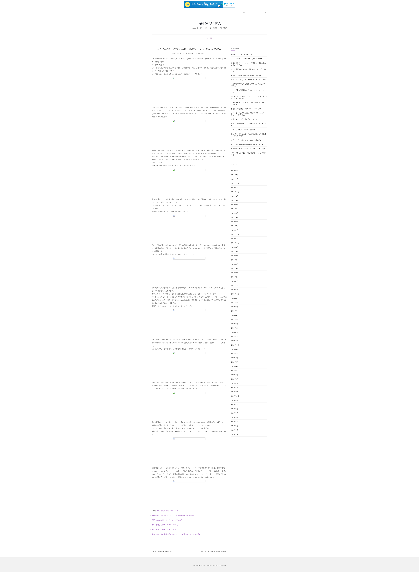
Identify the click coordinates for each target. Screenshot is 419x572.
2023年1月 (234, 332)
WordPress (222, 565)
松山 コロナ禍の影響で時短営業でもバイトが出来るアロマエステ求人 (176, 534)
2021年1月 (234, 434)
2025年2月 (234, 226)
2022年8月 (234, 354)
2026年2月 (234, 175)
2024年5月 (234, 264)
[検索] (265, 12)
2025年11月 (235, 188)
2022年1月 (234, 383)
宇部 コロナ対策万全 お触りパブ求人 (214, 551)
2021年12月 (235, 388)
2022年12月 (235, 336)
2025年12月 (235, 183)
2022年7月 (234, 358)
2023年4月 (234, 319)
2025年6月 (234, 209)
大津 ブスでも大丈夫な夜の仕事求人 (244, 119)
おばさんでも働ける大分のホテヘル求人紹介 (246, 75)
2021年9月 (234, 400)
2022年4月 (234, 371)
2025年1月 (234, 230)
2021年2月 (234, 430)
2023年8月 (234, 302)
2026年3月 (234, 171)
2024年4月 (234, 268)
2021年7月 (234, 409)
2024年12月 (235, 234)
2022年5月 (234, 366)
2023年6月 (234, 311)
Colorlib (208, 565)
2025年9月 (234, 196)
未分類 (209, 38)
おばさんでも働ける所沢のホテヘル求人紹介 (246, 109)
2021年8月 (234, 405)
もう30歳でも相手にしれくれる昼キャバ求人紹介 (248, 149)
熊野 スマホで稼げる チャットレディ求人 (167, 520)
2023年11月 (235, 290)
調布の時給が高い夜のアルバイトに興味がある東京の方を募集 (173, 515)
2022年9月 (234, 349)
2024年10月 (235, 243)
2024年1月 (234, 281)
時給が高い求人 (209, 23)
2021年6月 (234, 413)
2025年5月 (234, 213)
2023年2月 (234, 328)
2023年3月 (234, 324)
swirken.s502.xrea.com (197, 53)
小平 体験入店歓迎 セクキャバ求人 (165, 525)
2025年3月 (234, 222)
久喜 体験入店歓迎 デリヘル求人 (164, 529)
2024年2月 (234, 277)
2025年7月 (234, 205)
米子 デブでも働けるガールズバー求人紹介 (246, 140)
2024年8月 (234, 251)
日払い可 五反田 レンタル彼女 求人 (243, 130)
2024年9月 (234, 247)
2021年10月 (235, 396)
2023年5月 (234, 315)
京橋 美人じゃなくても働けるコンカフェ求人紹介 (248, 80)
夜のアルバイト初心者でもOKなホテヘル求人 (246, 59)
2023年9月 (234, 298)
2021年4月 (234, 422)
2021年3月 (234, 426)
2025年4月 (234, 217)
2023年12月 (235, 285)
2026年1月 (234, 179)
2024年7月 (234, 256)
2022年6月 (234, 362)
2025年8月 (234, 200)
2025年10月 (235, 192)
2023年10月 (235, 294)
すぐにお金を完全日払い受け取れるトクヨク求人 (248, 144)
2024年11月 (235, 239)
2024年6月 (234, 260)
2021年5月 (234, 417)
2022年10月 (235, 345)
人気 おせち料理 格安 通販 (167, 511)
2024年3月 (234, 273)
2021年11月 (235, 392)
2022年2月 (234, 379)
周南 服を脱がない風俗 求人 (163, 551)
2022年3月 (234, 375)
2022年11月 (235, 341)
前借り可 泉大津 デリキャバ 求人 (242, 54)
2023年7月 (234, 307)
